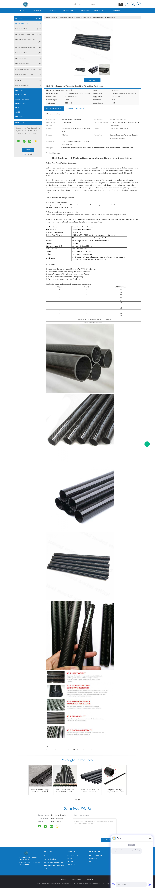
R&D (90, 862)
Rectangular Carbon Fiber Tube (28, 69)
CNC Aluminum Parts (28, 64)
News (17, 108)
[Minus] (149, 838)
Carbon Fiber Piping (74, 750)
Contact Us (99, 10)
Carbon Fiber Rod (28, 53)
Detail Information (53, 108)
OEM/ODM (93, 858)
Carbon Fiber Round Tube (91, 750)
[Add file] (113, 884)
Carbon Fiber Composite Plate (28, 47)
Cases (17, 112)
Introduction (72, 855)
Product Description (76, 108)
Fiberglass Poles (28, 58)
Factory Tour (68, 10)
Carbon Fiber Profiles (28, 85)
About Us (52, 10)
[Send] (149, 884)
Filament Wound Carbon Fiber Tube (28, 41)
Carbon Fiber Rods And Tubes (56, 750)
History (70, 858)
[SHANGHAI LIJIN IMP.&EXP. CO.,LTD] (18, 141)
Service (70, 862)
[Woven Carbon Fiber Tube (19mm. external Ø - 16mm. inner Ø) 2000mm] (90, 776)
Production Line (95, 855)
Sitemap (63, 879)
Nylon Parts (28, 80)
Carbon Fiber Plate (28, 29)
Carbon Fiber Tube (28, 23)
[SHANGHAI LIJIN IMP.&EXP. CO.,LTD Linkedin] (139, 4)
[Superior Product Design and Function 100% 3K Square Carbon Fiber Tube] (40, 776)
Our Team (71, 865)
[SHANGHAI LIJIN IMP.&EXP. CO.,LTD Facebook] (127, 4)
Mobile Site (90, 879)
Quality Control (83, 10)
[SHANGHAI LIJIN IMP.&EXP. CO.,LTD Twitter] (133, 4)
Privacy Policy (76, 879)
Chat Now (116, 10)
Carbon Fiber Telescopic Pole (28, 34)
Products (37, 10)
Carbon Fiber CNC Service (28, 75)
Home (22, 10)
